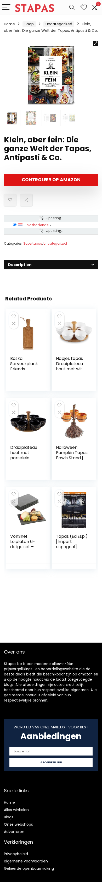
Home (9, 24)
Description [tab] (20, 264)
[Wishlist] (84, 7)
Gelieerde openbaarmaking (29, 868)
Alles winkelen (16, 809)
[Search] (72, 7)
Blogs (8, 817)
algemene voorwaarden (26, 861)
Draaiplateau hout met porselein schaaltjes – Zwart (23, 457)
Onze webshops (18, 824)
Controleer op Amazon (51, 180)
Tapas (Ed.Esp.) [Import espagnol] (72, 541)
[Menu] (6, 7)
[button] (95, 43)
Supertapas (32, 243)
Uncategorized (59, 24)
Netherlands (37, 224)
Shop (29, 24)
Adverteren (14, 831)
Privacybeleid (16, 853)
